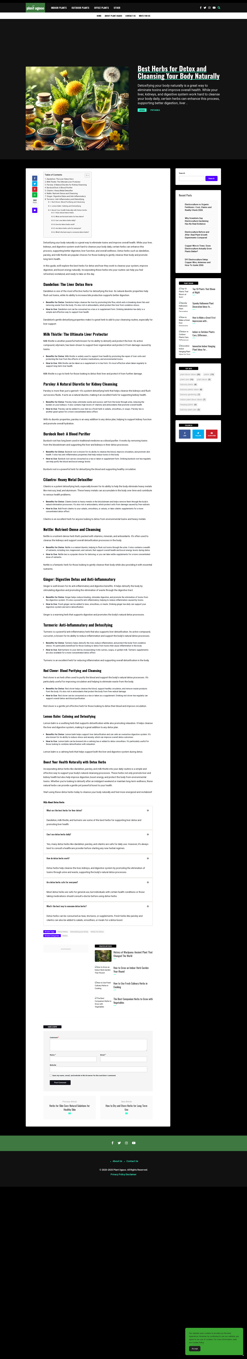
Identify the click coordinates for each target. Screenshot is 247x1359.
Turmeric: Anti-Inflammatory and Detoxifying (65, 199)
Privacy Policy (118, 1174)
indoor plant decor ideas (192, 399)
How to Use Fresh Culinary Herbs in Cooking (130, 985)
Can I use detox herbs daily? (65, 220)
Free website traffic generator (12, 1)
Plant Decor (203, 379)
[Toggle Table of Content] (86, 175)
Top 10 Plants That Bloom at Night (203, 290)
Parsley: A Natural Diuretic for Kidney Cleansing (67, 185)
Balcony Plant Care (190, 409)
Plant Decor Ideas (190, 374)
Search (182, 173)
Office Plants (101, 7)
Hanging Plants (188, 404)
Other (117, 7)
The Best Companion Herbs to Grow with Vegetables (133, 1000)
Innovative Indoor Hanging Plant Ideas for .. (203, 347)
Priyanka (155, 110)
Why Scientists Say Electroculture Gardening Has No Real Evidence (196, 221)
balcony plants (188, 384)
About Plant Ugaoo (113, 15)
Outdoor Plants (80, 7)
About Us (117, 1161)
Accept (195, 1349)
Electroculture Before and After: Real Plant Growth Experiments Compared (197, 235)
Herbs (142, 110)
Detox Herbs (63, 932)
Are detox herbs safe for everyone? (68, 228)
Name (53, 1055)
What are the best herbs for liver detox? (69, 217)
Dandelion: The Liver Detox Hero (60, 179)
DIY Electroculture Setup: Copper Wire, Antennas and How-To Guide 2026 (197, 262)
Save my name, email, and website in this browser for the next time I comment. (84, 1075)
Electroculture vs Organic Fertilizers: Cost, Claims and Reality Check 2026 (198, 207)
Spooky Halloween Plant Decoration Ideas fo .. (203, 304)
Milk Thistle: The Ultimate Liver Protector (64, 182)
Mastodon (4, 1188)
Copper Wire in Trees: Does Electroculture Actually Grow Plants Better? (198, 249)
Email (103, 1055)
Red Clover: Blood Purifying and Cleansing (68, 202)
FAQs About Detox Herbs (64, 213)
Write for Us (144, 15)
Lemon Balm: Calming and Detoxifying (66, 206)
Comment (54, 1037)
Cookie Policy (198, 1342)
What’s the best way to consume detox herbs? (72, 232)
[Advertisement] (123, 42)
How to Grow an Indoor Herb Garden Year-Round (131, 969)
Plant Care (186, 379)
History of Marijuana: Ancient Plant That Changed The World (133, 954)
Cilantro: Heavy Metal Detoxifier (60, 191)
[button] (219, 7)
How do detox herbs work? (65, 224)
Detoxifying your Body (79, 932)
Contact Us (130, 15)
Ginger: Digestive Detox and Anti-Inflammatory (66, 196)
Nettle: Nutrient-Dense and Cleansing (62, 193)
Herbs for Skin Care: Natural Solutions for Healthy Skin (69, 1107)
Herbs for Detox (97, 932)
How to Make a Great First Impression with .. (204, 319)
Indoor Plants (59, 7)
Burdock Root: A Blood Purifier (60, 188)
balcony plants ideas (191, 389)
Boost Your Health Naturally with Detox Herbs (69, 210)
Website (53, 1065)
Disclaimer (131, 1174)
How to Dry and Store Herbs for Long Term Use (126, 1107)
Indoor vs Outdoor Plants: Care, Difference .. (203, 333)
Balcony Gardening (190, 394)
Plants (209, 374)
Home (99, 15)
